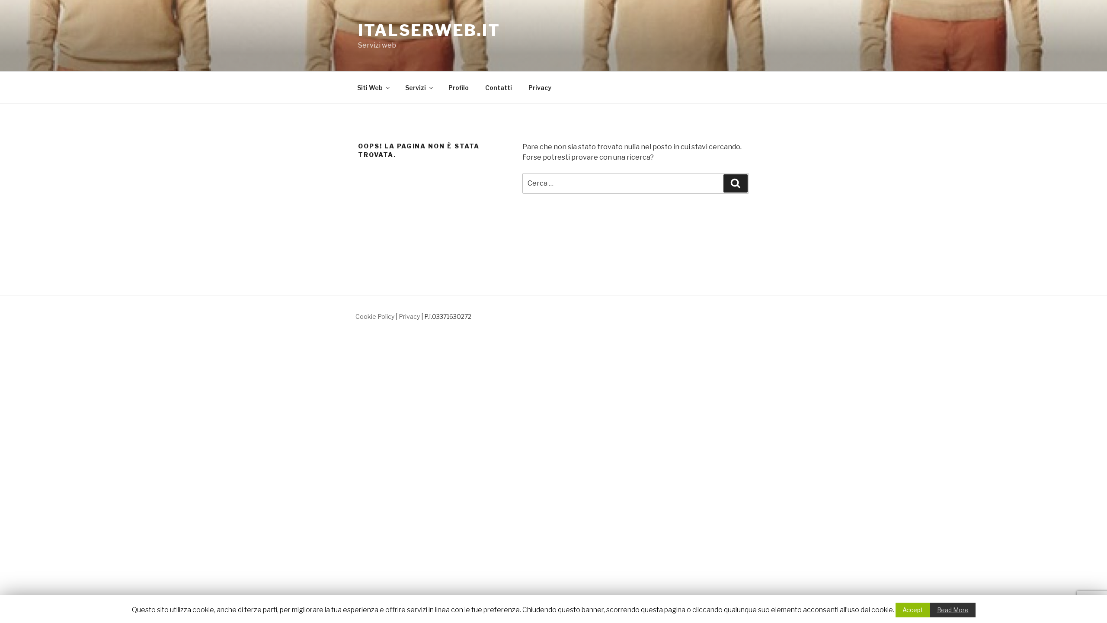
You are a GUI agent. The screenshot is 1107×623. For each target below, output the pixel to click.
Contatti (498, 87)
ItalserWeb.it (429, 30)
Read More (953, 609)
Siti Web (370, 87)
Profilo (458, 87)
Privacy (539, 87)
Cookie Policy (374, 316)
